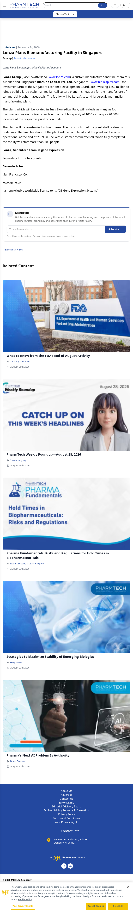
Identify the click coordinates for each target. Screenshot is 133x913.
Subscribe (114, 229)
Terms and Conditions (66, 818)
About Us (66, 791)
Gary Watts (16, 662)
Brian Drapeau (18, 761)
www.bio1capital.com (105, 82)
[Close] (127, 887)
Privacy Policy (66, 814)
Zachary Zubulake (20, 361)
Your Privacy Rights (66, 822)
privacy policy (68, 236)
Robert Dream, (18, 563)
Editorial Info (66, 802)
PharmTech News (13, 249)
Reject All (118, 906)
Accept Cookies (96, 906)
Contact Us (66, 798)
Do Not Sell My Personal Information (66, 810)
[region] (66, 897)
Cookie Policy (25, 899)
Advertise (66, 795)
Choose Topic (63, 14)
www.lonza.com (59, 77)
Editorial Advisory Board (66, 806)
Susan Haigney (18, 460)
